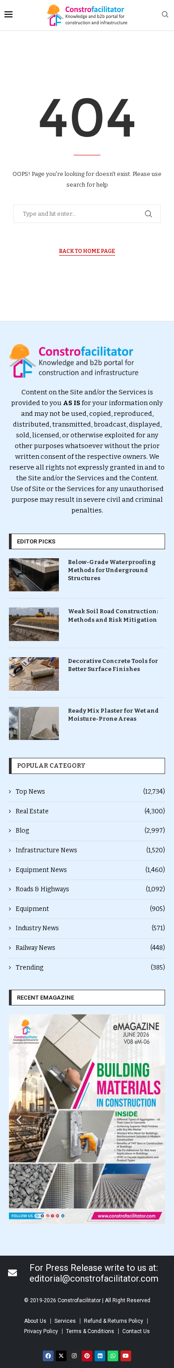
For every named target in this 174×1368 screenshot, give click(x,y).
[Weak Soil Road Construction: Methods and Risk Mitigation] (34, 624)
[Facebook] (48, 1356)
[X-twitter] (61, 1356)
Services (65, 1321)
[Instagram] (74, 1356)
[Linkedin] (100, 1356)
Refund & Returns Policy (113, 1321)
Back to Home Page (87, 251)
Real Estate (90, 811)
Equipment (90, 909)
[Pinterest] (87, 1356)
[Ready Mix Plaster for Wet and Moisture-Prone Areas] (34, 723)
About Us (35, 1321)
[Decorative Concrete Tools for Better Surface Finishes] (34, 674)
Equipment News (90, 870)
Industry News (90, 928)
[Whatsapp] (113, 1356)
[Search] (165, 15)
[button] (19, 1119)
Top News (90, 791)
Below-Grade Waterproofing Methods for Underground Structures (112, 570)
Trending (90, 967)
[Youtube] (125, 1356)
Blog (90, 830)
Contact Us (136, 1331)
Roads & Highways (90, 889)
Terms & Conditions (90, 1331)
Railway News (90, 948)
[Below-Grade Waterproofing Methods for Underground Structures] (34, 575)
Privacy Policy (41, 1331)
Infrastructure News (90, 850)
